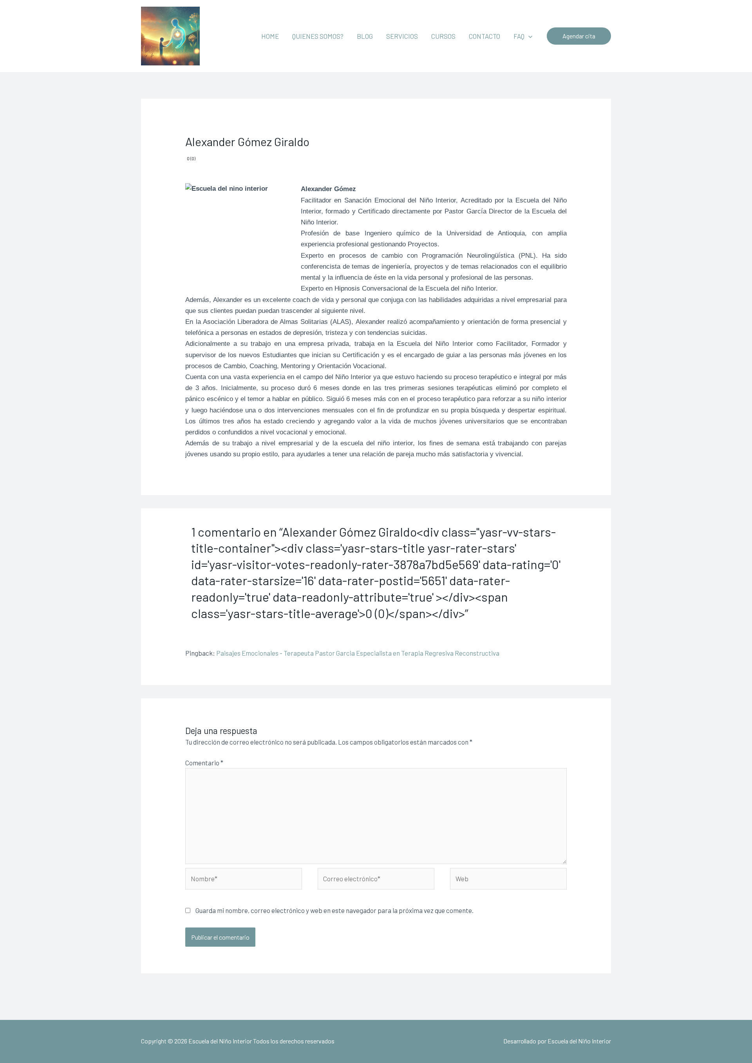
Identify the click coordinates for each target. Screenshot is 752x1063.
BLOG (365, 36)
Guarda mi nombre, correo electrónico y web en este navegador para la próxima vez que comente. (334, 910)
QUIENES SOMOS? (317, 36)
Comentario (204, 763)
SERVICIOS (402, 36)
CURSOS (443, 36)
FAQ (518, 36)
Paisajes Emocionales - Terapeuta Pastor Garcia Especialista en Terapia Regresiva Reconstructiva (357, 653)
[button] (528, 36)
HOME (270, 36)
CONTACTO (484, 36)
